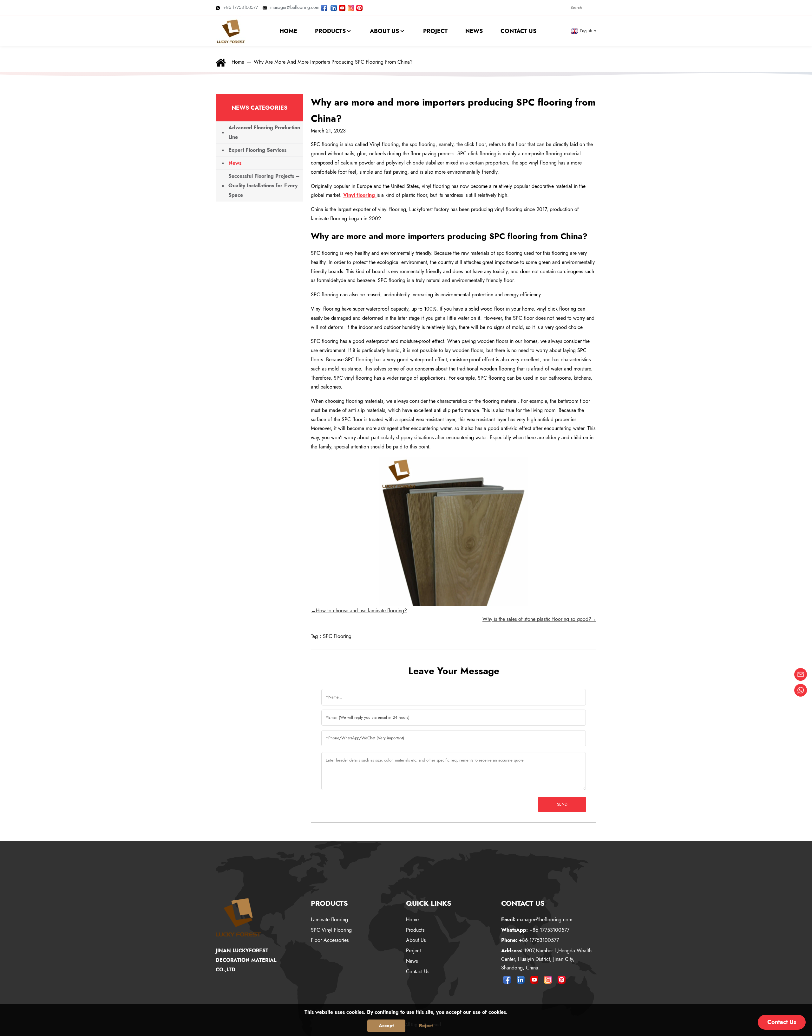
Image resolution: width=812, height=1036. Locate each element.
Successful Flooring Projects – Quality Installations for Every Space (264, 185)
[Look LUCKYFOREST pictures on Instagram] (351, 7)
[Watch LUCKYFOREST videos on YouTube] (342, 7)
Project (413, 950)
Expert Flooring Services (257, 150)
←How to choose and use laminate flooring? (359, 610)
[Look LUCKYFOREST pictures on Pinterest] (359, 7)
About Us (416, 940)
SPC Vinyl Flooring (331, 930)
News (234, 163)
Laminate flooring (329, 919)
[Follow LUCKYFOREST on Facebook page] (324, 7)
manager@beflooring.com (294, 7)
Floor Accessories (330, 940)
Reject (426, 1025)
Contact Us (417, 971)
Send (562, 804)
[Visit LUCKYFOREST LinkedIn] (334, 7)
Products (415, 930)
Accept (386, 1025)
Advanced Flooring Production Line (264, 132)
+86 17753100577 (240, 7)
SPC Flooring (337, 636)
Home (238, 62)
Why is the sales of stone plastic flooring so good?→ (539, 619)
